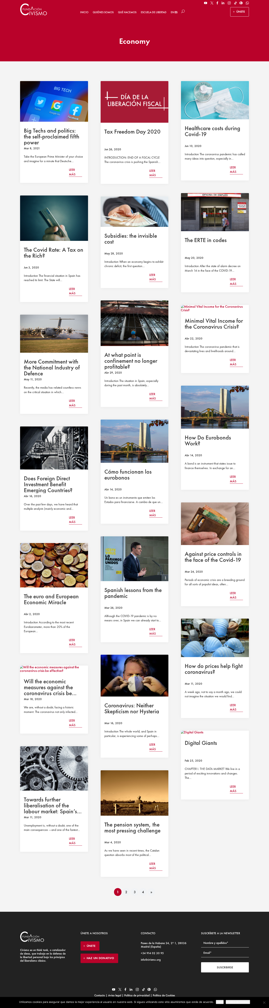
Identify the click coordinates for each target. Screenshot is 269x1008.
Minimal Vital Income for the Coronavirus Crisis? (214, 323)
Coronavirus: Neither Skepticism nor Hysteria (131, 708)
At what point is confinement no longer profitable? (130, 360)
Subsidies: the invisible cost (130, 238)
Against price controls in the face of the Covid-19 (213, 557)
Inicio (84, 12)
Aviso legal (114, 995)
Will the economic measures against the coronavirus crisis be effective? (48, 690)
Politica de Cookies (238, 1002)
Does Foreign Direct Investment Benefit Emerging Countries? (48, 484)
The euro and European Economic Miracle (51, 599)
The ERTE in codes (206, 240)
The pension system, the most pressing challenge (132, 827)
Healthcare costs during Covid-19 (212, 131)
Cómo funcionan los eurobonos (128, 474)
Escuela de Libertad (153, 12)
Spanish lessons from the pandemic (133, 593)
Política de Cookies (163, 995)
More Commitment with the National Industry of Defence (52, 367)
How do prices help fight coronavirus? (214, 669)
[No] (264, 1002)
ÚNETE (240, 12)
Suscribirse (225, 967)
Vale (219, 1002)
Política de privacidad (137, 995)
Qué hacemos (127, 12)
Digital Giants (201, 743)
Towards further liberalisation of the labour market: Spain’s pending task (50, 808)
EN (172, 12)
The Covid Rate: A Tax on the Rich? (53, 252)
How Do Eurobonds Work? (208, 440)
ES (176, 12)
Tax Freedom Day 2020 (132, 131)
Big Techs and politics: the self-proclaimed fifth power (51, 136)
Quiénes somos (103, 12)
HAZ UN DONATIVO (100, 958)
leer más (72, 172)
